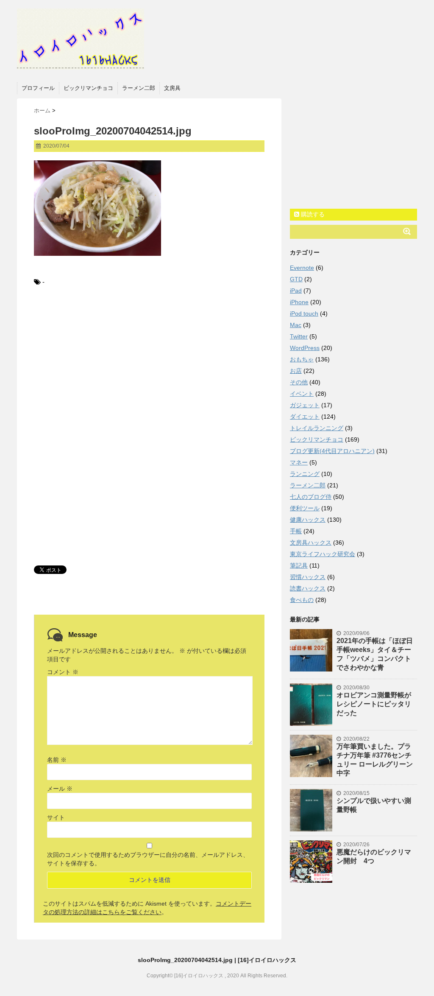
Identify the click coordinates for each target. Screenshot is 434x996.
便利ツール (305, 508)
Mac (295, 325)
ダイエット (305, 416)
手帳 (296, 531)
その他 (299, 382)
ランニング (305, 473)
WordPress (305, 347)
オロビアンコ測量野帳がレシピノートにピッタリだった (374, 703)
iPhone (299, 302)
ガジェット (305, 405)
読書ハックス (308, 588)
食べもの (302, 599)
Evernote (302, 267)
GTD (296, 279)
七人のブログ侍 (310, 496)
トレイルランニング (316, 428)
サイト (56, 817)
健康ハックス (308, 519)
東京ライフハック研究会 (322, 554)
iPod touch (304, 313)
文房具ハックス (310, 542)
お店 (296, 370)
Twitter (299, 336)
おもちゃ (302, 359)
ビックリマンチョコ (88, 88)
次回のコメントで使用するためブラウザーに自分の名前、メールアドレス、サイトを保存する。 (148, 859)
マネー (299, 462)
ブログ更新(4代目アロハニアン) (332, 451)
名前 (57, 759)
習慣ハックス (308, 577)
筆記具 (299, 565)
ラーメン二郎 (138, 88)
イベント (302, 393)
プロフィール (38, 88)
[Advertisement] (149, 364)
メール (59, 788)
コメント (62, 672)
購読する (312, 214)
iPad (296, 290)
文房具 (172, 88)
